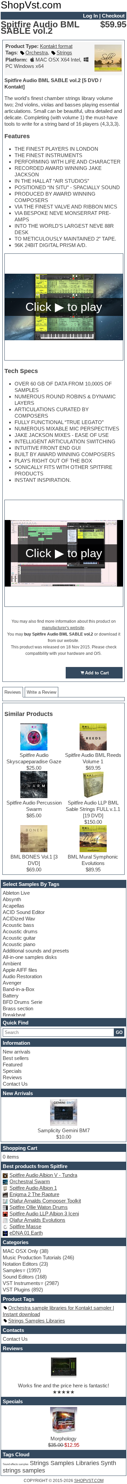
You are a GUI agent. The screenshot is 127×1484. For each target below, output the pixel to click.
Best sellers (16, 1058)
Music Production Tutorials (32, 1257)
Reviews (12, 1077)
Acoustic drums (20, 931)
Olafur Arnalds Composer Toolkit (45, 1201)
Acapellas (13, 906)
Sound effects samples (15, 1464)
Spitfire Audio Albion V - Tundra (43, 1175)
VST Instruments (21, 1283)
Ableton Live (16, 893)
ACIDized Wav (19, 918)
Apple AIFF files (20, 970)
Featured (12, 1064)
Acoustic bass (18, 925)
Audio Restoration (22, 976)
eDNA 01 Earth (26, 1233)
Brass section (18, 1008)
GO (119, 1032)
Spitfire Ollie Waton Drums (38, 1207)
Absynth (12, 899)
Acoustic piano (19, 944)
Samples (12, 1270)
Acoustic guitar (19, 938)
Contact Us (15, 1084)
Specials (12, 1071)
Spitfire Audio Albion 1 (33, 1188)
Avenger (12, 983)
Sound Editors (18, 1277)
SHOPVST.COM (89, 1480)
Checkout (113, 16)
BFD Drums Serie (22, 1002)
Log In (90, 16)
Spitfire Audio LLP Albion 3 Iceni (44, 1213)
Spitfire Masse (25, 1226)
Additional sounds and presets (36, 951)
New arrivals (16, 1052)
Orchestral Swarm (29, 1181)
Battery (11, 995)
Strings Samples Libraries (36, 1321)
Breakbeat (14, 1015)
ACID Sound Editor (24, 912)
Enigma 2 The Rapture (34, 1194)
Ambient (12, 963)
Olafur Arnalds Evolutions (37, 1220)
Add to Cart (97, 672)
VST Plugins (16, 1289)
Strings (64, 52)
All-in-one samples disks (30, 957)
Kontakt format (56, 46)
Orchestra (36, 52)
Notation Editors (20, 1264)
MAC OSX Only (20, 1251)
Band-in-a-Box (19, 989)
